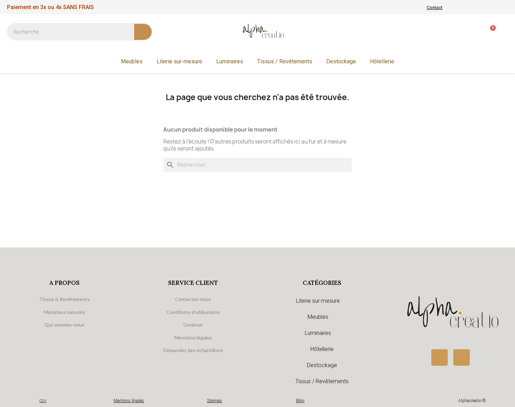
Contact (434, 7)
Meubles (132, 61)
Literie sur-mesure (179, 61)
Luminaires (229, 61)
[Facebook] (439, 357)
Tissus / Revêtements (284, 61)
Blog (300, 400)
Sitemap (214, 400)
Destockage (341, 61)
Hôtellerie (382, 61)
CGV (43, 401)
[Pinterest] (461, 357)
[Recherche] (143, 32)
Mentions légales (129, 400)
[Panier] (490, 32)
